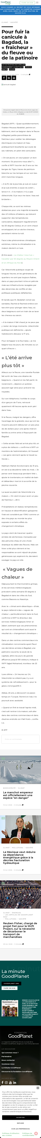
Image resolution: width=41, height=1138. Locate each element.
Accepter (20, 1117)
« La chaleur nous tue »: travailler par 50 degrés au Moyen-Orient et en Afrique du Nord (20, 259)
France (28, 67)
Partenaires (7, 1056)
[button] (38, 1088)
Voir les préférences (20, 1129)
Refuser (20, 1123)
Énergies (16, 913)
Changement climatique (12, 67)
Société (14, 22)
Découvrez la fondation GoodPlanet (17, 1072)
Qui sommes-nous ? (10, 1053)
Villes (12, 69)
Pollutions (17, 848)
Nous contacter (8, 1060)
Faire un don (27, 3)
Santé (4, 69)
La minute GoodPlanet (11, 1068)
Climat (5, 22)
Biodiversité (9, 788)
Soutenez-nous (8, 1064)
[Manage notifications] (36, 1133)
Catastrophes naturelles (13, 64)
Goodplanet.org (11, 983)
